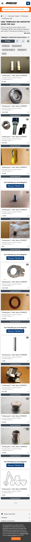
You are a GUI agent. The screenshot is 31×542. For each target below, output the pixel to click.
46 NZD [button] (4, 453)
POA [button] (3, 246)
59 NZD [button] (4, 422)
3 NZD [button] (3, 361)
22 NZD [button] (4, 318)
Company (4, 517)
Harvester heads (13, 16)
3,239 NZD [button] (5, 112)
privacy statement (12, 535)
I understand (15, 538)
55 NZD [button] (4, 81)
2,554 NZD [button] (5, 288)
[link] (15, 65)
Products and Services (8, 521)
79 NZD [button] (4, 173)
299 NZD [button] (4, 143)
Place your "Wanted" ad (15, 186)
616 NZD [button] (4, 391)
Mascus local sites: (9, 514)
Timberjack (24, 16)
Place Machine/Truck (28, 3)
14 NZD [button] (4, 216)
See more (27, 33)
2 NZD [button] (3, 495)
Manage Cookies (24, 533)
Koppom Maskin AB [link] (15, 84)
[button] (8, 41)
